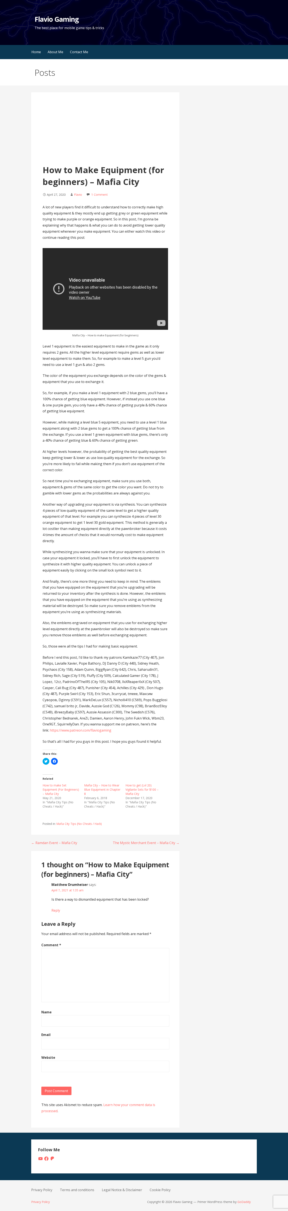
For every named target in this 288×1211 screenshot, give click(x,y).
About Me (55, 52)
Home (36, 52)
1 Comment (99, 195)
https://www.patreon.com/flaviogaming (80, 730)
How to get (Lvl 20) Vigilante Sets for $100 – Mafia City (142, 789)
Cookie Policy (160, 1190)
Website (48, 1057)
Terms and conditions (77, 1190)
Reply (55, 910)
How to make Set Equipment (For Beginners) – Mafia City (61, 789)
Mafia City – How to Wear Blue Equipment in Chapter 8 (102, 789)
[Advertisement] (105, 132)
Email (46, 1034)
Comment (51, 945)
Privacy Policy (41, 1190)
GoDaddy (244, 1202)
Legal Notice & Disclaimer (122, 1190)
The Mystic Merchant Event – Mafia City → (146, 842)
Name (46, 1012)
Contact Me (79, 52)
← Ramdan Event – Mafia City (54, 842)
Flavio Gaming (57, 19)
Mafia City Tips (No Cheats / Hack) (79, 824)
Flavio (78, 195)
